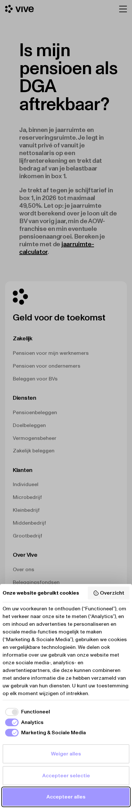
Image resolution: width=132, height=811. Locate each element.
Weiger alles (66, 754)
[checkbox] (26, 712)
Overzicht (112, 593)
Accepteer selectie (66, 775)
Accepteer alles (66, 797)
